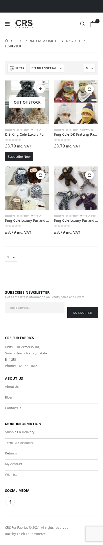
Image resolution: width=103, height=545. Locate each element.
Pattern (25, 130)
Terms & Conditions (19, 442)
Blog (8, 397)
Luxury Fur (12, 130)
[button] (9, 24)
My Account (13, 463)
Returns (11, 453)
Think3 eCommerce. (31, 533)
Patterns (35, 130)
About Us (12, 386)
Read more (40, 88)
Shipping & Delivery (19, 432)
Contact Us (13, 408)
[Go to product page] (76, 102)
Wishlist (11, 474)
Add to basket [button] (89, 88)
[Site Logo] (24, 24)
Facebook (10, 501)
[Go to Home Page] (6, 41)
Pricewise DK (87, 130)
